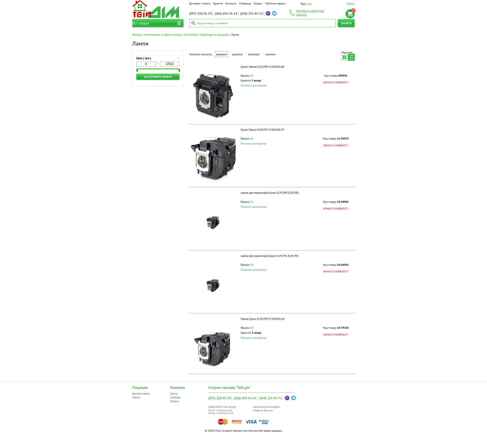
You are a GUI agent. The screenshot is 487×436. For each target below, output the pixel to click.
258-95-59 (200, 13)
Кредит (258, 3)
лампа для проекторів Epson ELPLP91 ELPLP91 (270, 256)
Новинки (270, 54)
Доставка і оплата (199, 3)
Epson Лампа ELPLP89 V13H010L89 (262, 67)
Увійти (350, 4)
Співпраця (245, 3)
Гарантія (218, 3)
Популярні (254, 54)
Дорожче (237, 54)
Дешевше (221, 54)
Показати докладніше (254, 85)
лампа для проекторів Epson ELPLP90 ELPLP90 (270, 192)
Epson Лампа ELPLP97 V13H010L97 (262, 130)
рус (310, 4)
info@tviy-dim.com (263, 410)
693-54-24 (226, 13)
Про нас (174, 393)
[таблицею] (344, 57)
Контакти (230, 3)
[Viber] (268, 13)
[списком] (351, 57)
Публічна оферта (275, 3)
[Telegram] (274, 13)
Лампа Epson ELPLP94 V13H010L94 (262, 319)
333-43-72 (251, 13)
